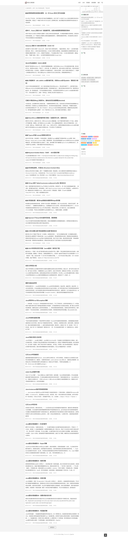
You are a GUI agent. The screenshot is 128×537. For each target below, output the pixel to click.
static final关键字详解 (32, 372)
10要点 (94, 142)
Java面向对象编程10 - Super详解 (36, 443)
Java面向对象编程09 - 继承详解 (35, 461)
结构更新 (93, 2)
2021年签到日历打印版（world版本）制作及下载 (44, 248)
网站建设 (83, 77)
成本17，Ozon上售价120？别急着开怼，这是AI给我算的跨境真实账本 (47, 30)
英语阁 (88, 2)
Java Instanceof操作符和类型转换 (36, 389)
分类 (83, 2)
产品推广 (89, 142)
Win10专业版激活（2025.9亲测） (36, 63)
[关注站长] (105, 535)
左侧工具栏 (84, 140)
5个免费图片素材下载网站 (87, 49)
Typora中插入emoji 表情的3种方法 (39, 135)
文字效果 (97, 140)
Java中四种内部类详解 (32, 318)
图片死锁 (96, 136)
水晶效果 (83, 142)
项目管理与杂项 (94, 81)
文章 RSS (83, 152)
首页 (79, 2)
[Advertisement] (92, 63)
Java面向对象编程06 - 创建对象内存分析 (38, 495)
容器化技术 (98, 77)
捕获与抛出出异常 (31, 283)
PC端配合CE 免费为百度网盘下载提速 (90, 46)
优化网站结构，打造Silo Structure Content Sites (44, 168)
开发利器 (83, 79)
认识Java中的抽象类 (32, 354)
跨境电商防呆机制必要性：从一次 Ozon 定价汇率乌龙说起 (46, 13)
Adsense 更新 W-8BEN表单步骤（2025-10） (40, 46)
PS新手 (89, 138)
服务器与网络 (90, 77)
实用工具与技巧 (85, 81)
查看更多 (52, 527)
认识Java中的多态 (31, 404)
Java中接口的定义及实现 (33, 337)
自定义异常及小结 (31, 266)
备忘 (99, 2)
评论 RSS (83, 154)
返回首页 (29, 8)
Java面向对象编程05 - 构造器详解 (36, 511)
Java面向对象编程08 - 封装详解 (35, 478)
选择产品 (90, 145)
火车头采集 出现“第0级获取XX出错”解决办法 (42, 231)
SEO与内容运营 (91, 79)
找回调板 (94, 138)
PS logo (90, 136)
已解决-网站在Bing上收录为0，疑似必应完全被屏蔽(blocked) (45, 100)
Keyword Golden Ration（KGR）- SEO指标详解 (43, 152)
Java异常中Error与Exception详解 (36, 300)
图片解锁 (83, 138)
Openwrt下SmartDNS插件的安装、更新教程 (42, 218)
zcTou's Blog (60, 534)
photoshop (84, 136)
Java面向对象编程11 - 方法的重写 (36, 424)
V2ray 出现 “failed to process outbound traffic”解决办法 (47, 183)
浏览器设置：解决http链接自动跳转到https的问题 (44, 200)
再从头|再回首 (30, 2)
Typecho (72, 534)
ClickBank (84, 145)
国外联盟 (96, 145)
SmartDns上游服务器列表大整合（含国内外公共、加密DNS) (47, 118)
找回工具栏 (91, 140)
